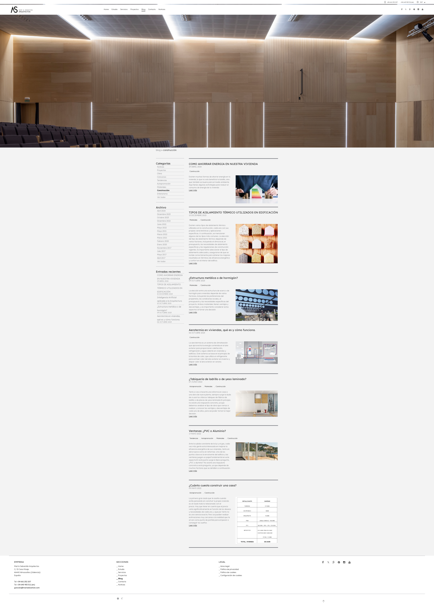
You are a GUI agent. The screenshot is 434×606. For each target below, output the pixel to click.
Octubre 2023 (163, 217)
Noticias (161, 9)
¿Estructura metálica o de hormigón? (213, 278)
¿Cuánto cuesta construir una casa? (212, 485)
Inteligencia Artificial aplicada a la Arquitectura (169, 300)
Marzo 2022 (162, 234)
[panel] (117, 598)
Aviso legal (224, 566)
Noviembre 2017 (164, 248)
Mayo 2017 (161, 254)
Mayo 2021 (161, 231)
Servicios (124, 9)
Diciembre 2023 (164, 214)
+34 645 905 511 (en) (407, 2)
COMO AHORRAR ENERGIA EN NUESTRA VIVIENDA (170, 278)
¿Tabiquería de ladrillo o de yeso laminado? (217, 379)
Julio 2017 (161, 251)
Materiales (161, 187)
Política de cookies (228, 572)
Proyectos (134, 9)
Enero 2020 (162, 244)
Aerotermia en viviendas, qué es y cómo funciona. (168, 319)
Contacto (152, 9)
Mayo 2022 (162, 228)
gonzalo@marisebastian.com (27, 588)
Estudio (115, 9)
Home (106, 9)
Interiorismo (162, 194)
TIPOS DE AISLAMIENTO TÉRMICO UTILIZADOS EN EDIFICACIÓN (233, 212)
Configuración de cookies (231, 575)
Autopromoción (163, 184)
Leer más (193, 190)
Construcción (163, 190)
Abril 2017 (161, 258)
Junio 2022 (161, 224)
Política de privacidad (229, 569)
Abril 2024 (161, 211)
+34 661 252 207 (392, 2)
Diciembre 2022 (164, 221)
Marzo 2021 (162, 238)
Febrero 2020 (163, 241)
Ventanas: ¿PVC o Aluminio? (207, 431)
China (159, 173)
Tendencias (162, 180)
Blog (143, 9)
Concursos (161, 177)
